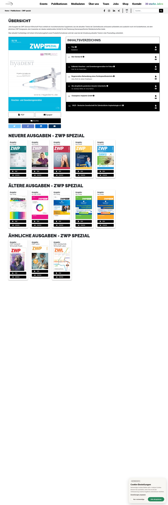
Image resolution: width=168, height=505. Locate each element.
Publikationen (15, 11)
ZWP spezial (26, 11)
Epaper (49, 114)
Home (7, 11)
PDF (22, 114)
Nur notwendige (138, 499)
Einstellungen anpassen (138, 495)
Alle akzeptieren (156, 499)
